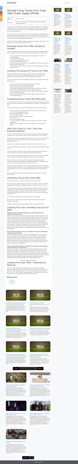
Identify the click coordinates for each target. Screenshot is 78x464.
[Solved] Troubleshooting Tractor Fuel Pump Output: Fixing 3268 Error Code (57, 16)
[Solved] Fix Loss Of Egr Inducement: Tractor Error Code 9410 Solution (16, 303)
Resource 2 (12, 281)
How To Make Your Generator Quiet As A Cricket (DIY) (68, 95)
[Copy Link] (1, 17)
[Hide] (0, 22)
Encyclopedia (67, 2)
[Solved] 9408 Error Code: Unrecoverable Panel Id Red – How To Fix (40, 304)
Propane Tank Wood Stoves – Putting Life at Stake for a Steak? (40, 385)
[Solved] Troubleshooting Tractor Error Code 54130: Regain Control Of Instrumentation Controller (68, 40)
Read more (24, 395)
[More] (1, 20)
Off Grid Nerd (11, 3)
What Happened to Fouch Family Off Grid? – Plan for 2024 (40, 414)
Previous (16, 368)
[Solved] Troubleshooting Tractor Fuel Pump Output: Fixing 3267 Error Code (68, 16)
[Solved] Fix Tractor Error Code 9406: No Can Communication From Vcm (40, 329)
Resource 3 (12, 283)
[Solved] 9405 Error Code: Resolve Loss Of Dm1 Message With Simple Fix (16, 355)
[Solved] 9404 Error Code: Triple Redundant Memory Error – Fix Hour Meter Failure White (39, 356)
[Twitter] (1, 10)
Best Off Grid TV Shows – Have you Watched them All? (15, 414)
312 (35, 368)
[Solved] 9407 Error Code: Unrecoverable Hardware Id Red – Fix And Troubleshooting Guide (16, 330)
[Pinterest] (1, 12)
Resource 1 (12, 280)
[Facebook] (1, 7)
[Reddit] (1, 15)
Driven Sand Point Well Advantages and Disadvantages (15, 385)
